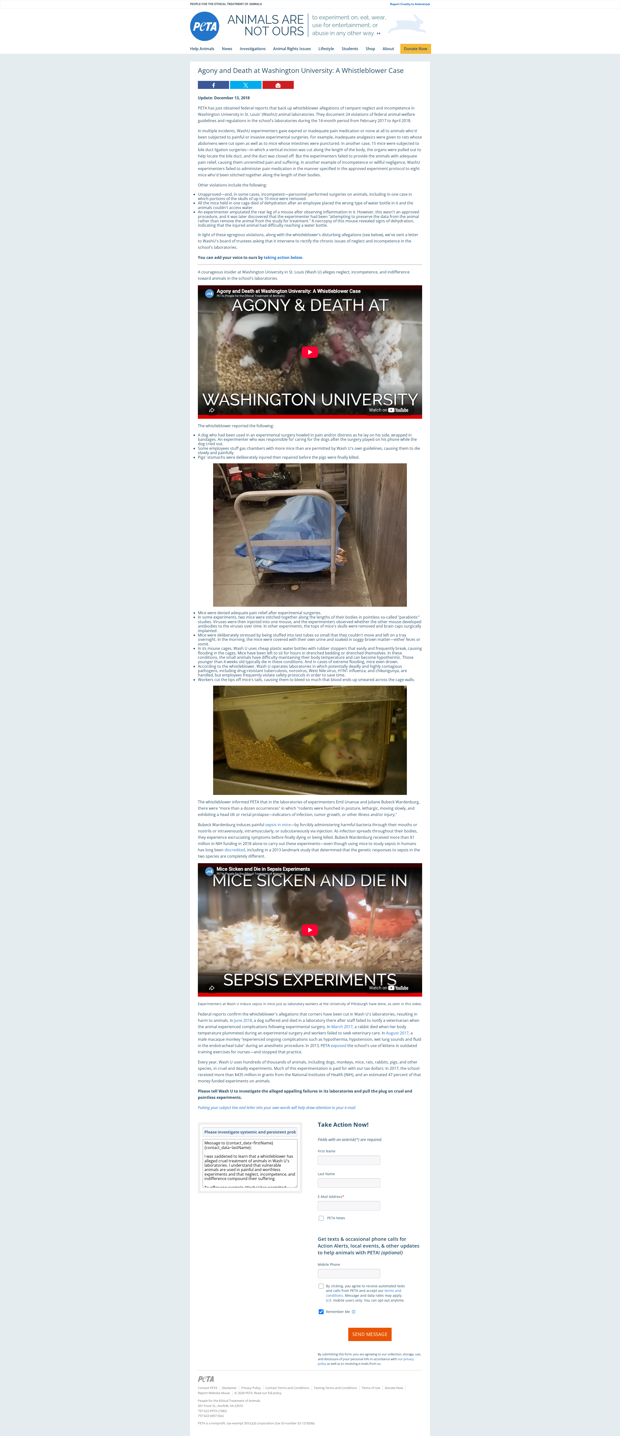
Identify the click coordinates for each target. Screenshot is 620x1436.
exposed (338, 1045)
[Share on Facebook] (213, 85)
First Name (326, 1151)
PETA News (336, 1218)
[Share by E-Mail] (278, 85)
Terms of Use (371, 1388)
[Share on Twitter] (245, 85)
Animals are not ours (265, 25)
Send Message (370, 1334)
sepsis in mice (278, 824)
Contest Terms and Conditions (287, 1388)
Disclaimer (229, 1388)
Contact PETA (207, 1388)
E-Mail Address (330, 1196)
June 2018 (243, 1020)
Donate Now (394, 1388)
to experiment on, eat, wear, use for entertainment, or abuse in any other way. (349, 25)
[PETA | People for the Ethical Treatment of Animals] (204, 26)
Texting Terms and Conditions (335, 1388)
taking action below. (283, 257)
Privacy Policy (251, 1388)
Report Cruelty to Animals (408, 4)
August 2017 (397, 1033)
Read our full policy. (268, 1393)
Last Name (326, 1174)
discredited (235, 850)
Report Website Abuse (214, 1393)
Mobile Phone (329, 1264)
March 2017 (342, 1026)
